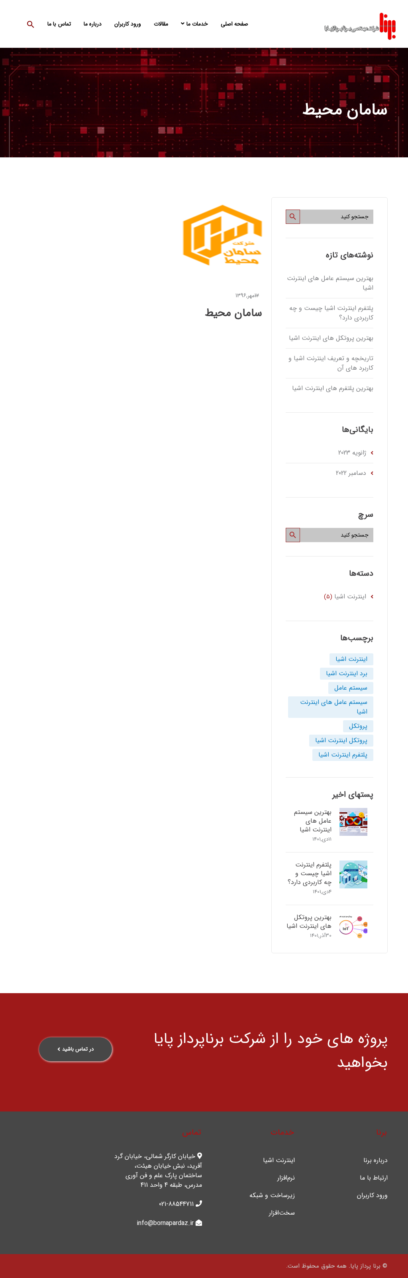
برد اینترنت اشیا (346, 673)
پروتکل (358, 726)
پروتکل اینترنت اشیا (341, 740)
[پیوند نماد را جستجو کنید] (31, 24)
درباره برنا (375, 1160)
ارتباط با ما (374, 1178)
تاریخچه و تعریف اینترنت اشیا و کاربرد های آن (330, 363)
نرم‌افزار (286, 1178)
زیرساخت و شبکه (272, 1195)
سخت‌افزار (282, 1213)
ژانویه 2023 (352, 453)
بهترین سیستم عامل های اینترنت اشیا (330, 283)
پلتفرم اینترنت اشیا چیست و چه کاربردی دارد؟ (331, 313)
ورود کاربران (372, 1195)
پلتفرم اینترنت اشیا (342, 755)
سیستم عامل (350, 688)
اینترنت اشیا (350, 597)
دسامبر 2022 (351, 473)
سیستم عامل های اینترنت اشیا (333, 707)
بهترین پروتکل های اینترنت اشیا (331, 338)
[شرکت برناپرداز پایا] (360, 26)
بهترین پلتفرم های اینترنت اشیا (332, 388)
